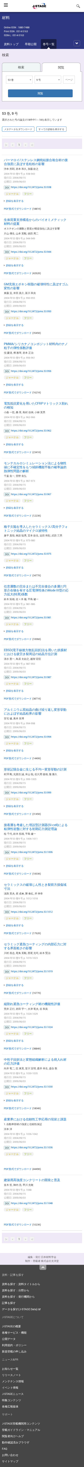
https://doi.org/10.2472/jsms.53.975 (31, 553)
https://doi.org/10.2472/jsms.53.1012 (32, 911)
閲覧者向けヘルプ (13, 1436)
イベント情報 (10, 1387)
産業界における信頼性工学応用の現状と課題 (35, 1119)
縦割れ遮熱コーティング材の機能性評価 (32, 1004)
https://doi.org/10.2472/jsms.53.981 (31, 617)
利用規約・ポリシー (14, 1345)
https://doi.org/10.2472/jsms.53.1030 (32, 1086)
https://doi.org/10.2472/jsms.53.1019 (32, 971)
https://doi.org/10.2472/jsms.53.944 (31, 251)
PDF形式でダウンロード (18, 208)
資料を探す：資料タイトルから (21, 1284)
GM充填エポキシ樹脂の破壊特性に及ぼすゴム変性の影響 (36, 286)
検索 (21, 67)
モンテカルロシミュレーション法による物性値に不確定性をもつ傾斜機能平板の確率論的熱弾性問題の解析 (35, 467)
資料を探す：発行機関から (18, 1296)
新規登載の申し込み (14, 1351)
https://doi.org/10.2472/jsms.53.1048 (32, 1203)
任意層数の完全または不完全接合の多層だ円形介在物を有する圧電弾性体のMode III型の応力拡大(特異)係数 (36, 590)
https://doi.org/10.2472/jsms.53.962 (31, 430)
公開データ (9, 1339)
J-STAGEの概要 (11, 1326)
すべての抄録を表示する (51, 129)
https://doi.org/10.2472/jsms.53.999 (31, 792)
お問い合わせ (10, 1455)
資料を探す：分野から (15, 1290)
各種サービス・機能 (14, 1332)
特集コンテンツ (11, 1400)
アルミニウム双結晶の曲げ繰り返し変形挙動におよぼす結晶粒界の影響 (35, 711)
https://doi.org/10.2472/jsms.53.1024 (32, 1027)
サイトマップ (10, 1461)
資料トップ (11, 44)
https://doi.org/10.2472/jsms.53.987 (31, 677)
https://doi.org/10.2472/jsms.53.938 (31, 187)
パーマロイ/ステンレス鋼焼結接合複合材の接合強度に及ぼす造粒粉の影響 (36, 162)
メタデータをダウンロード (18, 129)
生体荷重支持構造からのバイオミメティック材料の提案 (35, 222)
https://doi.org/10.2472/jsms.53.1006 (32, 852)
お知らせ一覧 (10, 1369)
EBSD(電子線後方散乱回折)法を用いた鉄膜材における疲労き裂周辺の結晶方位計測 (35, 652)
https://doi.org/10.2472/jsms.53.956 (31, 371)
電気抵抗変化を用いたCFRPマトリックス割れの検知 (36, 405)
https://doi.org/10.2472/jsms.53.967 (31, 494)
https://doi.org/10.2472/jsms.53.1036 (32, 1147)
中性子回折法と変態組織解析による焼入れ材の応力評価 (35, 1061)
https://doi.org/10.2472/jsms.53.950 (31, 311)
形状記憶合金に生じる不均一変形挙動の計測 (35, 769)
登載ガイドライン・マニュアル (21, 1430)
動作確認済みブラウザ (15, 1442)
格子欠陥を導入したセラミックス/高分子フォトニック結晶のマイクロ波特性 (36, 528)
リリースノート (11, 1375)
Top (42, 1267)
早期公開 (31, 44)
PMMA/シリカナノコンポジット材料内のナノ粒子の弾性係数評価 (36, 346)
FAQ (4, 1448)
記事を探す (9, 1303)
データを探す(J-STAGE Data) (20, 1309)
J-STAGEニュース (13, 1394)
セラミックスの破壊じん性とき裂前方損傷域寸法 (35, 886)
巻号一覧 (49, 44)
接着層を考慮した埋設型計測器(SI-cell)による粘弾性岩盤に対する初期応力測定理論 (36, 827)
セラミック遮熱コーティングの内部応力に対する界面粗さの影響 (35, 946)
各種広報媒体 (10, 1406)
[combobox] (19, 80)
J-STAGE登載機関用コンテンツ (21, 1423)
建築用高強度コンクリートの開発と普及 (32, 1180)
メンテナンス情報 (13, 1381)
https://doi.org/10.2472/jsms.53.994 (31, 736)
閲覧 (61, 67)
